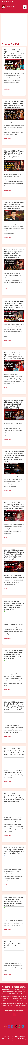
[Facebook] (8, 2)
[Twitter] (6, 2)
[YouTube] (2, 2)
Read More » (7, 89)
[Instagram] (4, 2)
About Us (5, 1036)
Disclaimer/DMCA (17, 1039)
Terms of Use (11, 1036)
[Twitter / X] (15, 1026)
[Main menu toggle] (25, 7)
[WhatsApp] (10, 2)
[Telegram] (12, 2)
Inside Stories (11, 6)
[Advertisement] (14, 27)
